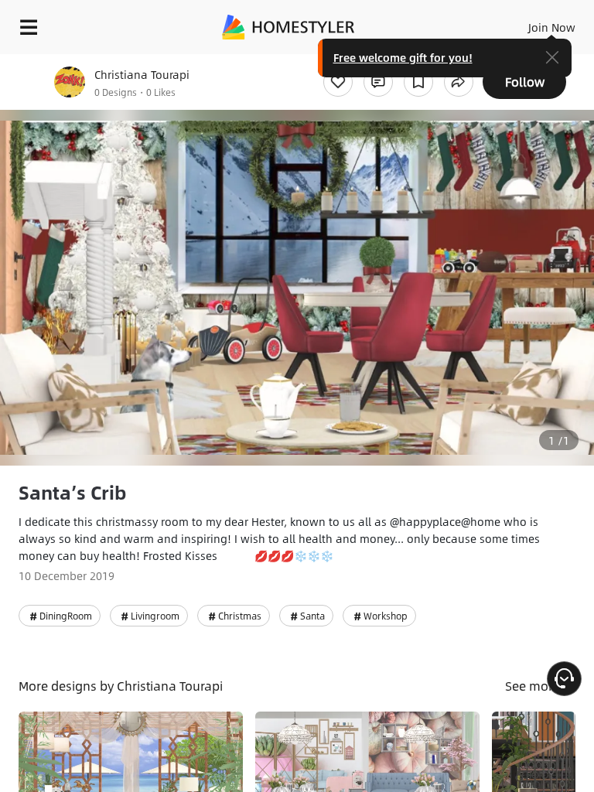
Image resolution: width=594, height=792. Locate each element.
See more (534, 685)
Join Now (551, 27)
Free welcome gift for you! (403, 57)
